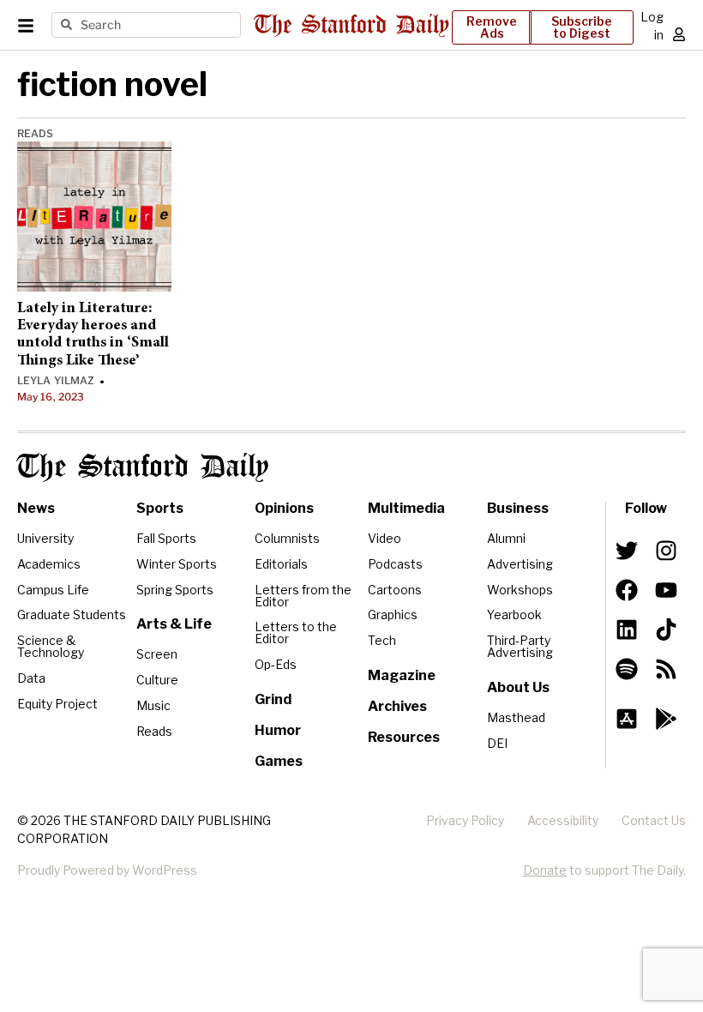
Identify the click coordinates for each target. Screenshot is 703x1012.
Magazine (402, 675)
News (36, 508)
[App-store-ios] (627, 719)
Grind (273, 699)
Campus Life (53, 589)
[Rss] (666, 669)
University (45, 538)
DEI (497, 743)
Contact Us (654, 820)
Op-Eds (276, 664)
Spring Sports (174, 589)
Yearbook (514, 614)
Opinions (284, 508)
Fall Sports (166, 538)
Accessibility (562, 820)
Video (384, 538)
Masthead (516, 717)
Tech (382, 640)
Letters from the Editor (303, 595)
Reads (35, 133)
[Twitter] (627, 551)
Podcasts (395, 564)
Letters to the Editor (296, 632)
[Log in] (679, 34)
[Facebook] (627, 590)
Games (279, 761)
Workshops (520, 589)
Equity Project (57, 703)
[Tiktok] (666, 629)
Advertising (520, 564)
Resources (404, 737)
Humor (278, 730)
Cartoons (395, 589)
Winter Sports (176, 564)
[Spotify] (627, 669)
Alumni (506, 538)
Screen (156, 654)
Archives (397, 706)
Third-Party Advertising (520, 646)
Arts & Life (174, 624)
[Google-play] (666, 719)
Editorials (281, 564)
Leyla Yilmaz (55, 380)
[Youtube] (666, 590)
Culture (157, 679)
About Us (518, 687)
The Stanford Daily (142, 467)
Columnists (287, 538)
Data (31, 678)
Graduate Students (71, 614)
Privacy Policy (465, 820)
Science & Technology (50, 646)
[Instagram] (666, 551)
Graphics (393, 614)
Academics (49, 564)
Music (153, 705)
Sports (159, 508)
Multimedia (406, 508)
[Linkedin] (627, 629)
